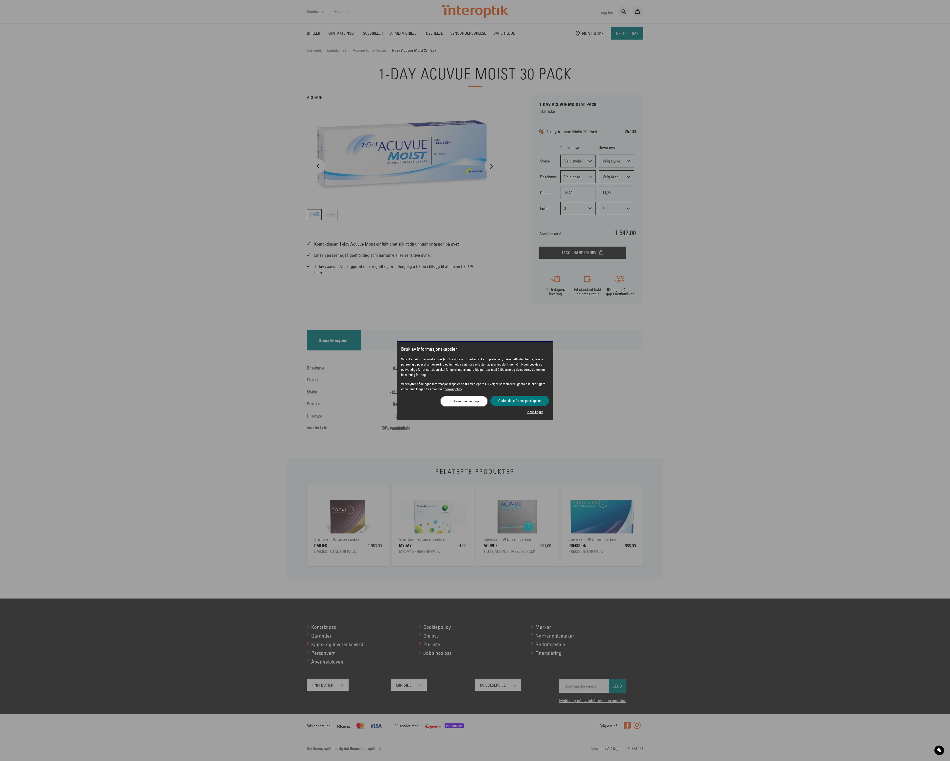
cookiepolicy (453, 389)
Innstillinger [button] (535, 412)
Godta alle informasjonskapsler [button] (519, 400)
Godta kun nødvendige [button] (464, 401)
